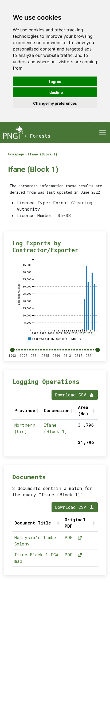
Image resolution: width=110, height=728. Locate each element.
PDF (70, 537)
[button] (38, 410)
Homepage (16, 154)
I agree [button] (55, 81)
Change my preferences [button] (55, 103)
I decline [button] (55, 92)
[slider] (12, 350)
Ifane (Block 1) (42, 154)
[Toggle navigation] (102, 132)
